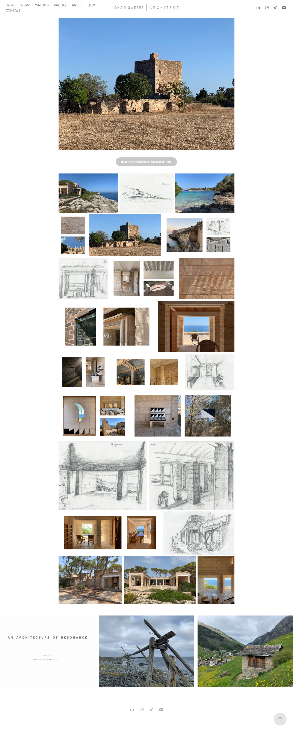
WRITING (42, 5)
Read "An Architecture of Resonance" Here (146, 161)
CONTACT (13, 10)
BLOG (92, 5)
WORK (25, 5)
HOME (10, 5)
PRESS (77, 5)
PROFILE (60, 5)
